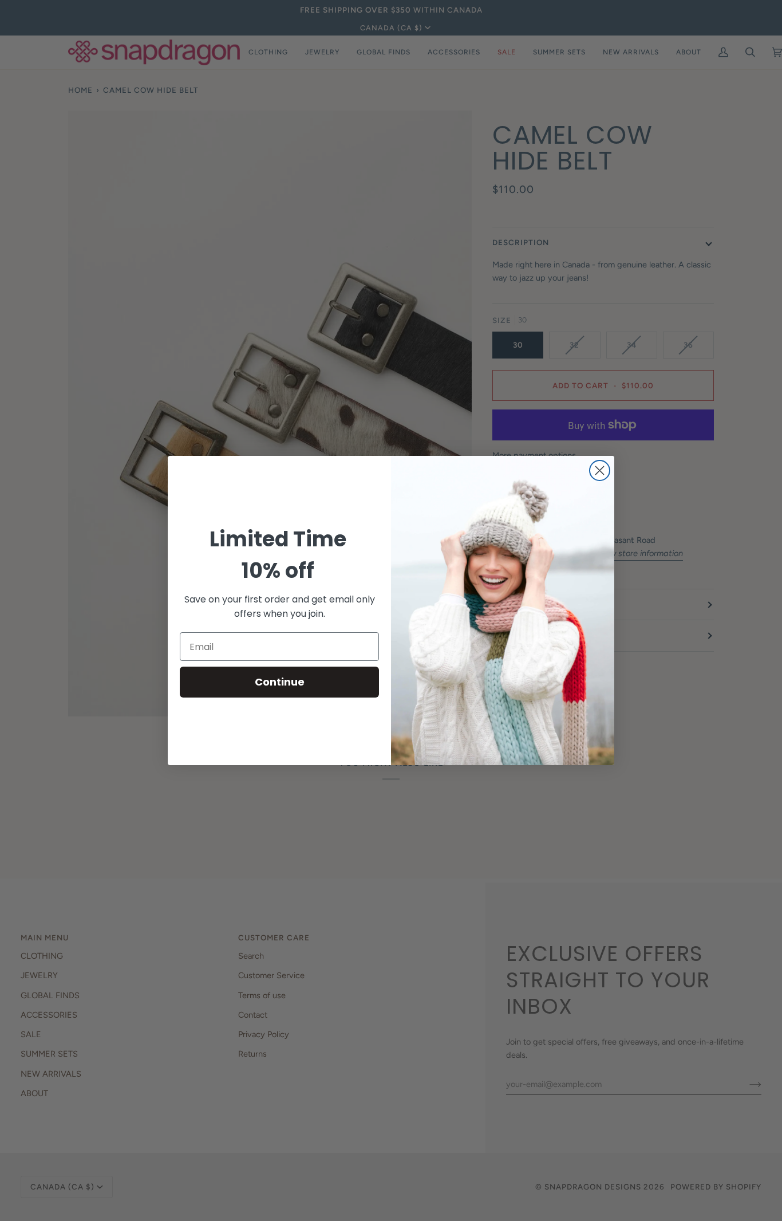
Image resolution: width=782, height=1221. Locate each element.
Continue (280, 682)
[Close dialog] (600, 470)
